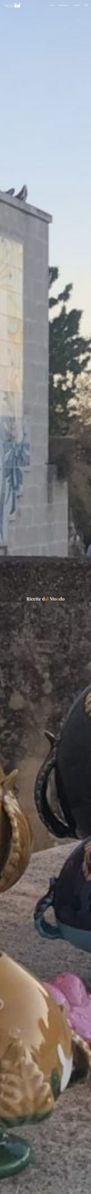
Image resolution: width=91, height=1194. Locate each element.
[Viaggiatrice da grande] (12, 5)
